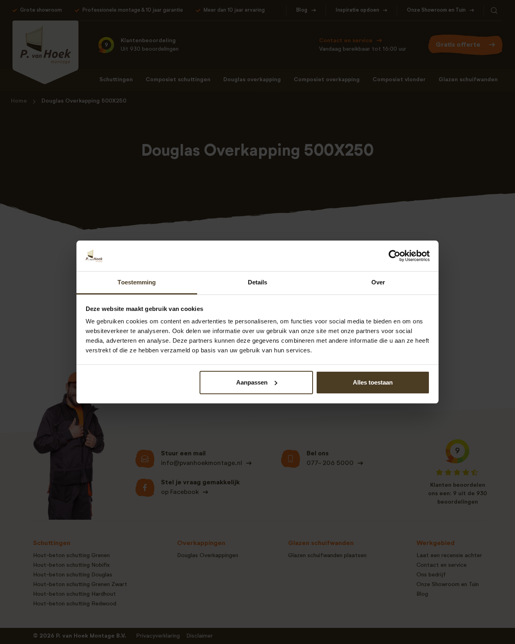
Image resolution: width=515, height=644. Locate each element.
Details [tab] (258, 282)
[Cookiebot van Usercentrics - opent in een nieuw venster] (394, 256)
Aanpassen (252, 382)
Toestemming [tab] (136, 282)
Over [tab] (378, 282)
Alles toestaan (373, 382)
